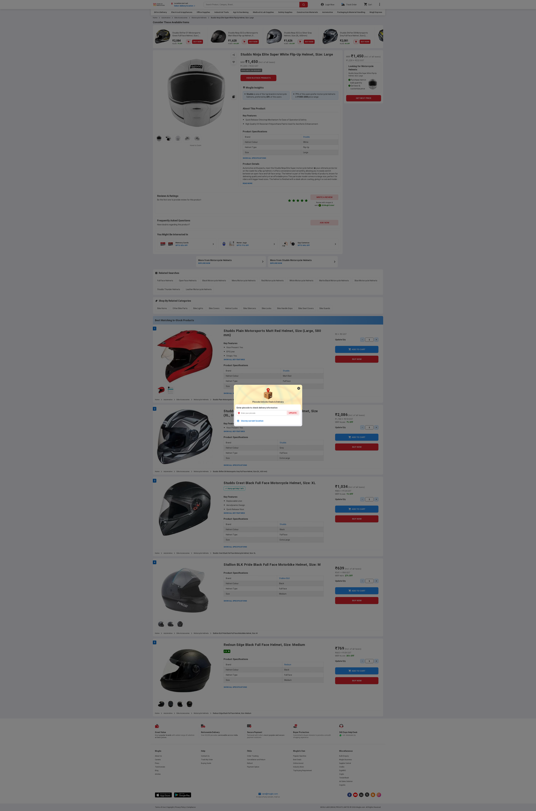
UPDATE (293, 413)
